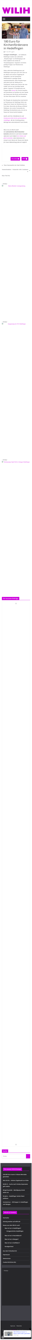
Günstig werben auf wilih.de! (11, 1221)
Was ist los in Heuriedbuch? (13, 1235)
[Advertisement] (16, 1288)
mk (13, 51)
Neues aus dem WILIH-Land (11, 1225)
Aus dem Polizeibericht (10, 1251)
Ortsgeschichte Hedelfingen (14, 1231)
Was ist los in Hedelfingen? (13, 1228)
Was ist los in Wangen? (11, 1239)
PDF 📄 (24, 159)
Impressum (6, 1254)
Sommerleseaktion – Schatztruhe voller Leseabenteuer (15, 170)
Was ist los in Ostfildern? (12, 1243)
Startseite (6, 1218)
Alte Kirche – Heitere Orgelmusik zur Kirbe (16, 1180)
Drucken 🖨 (15, 159)
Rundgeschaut (9, 1246)
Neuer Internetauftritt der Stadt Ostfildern (14, 165)
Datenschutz (7, 1258)
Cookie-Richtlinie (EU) (9, 1262)
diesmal (14, 90)
